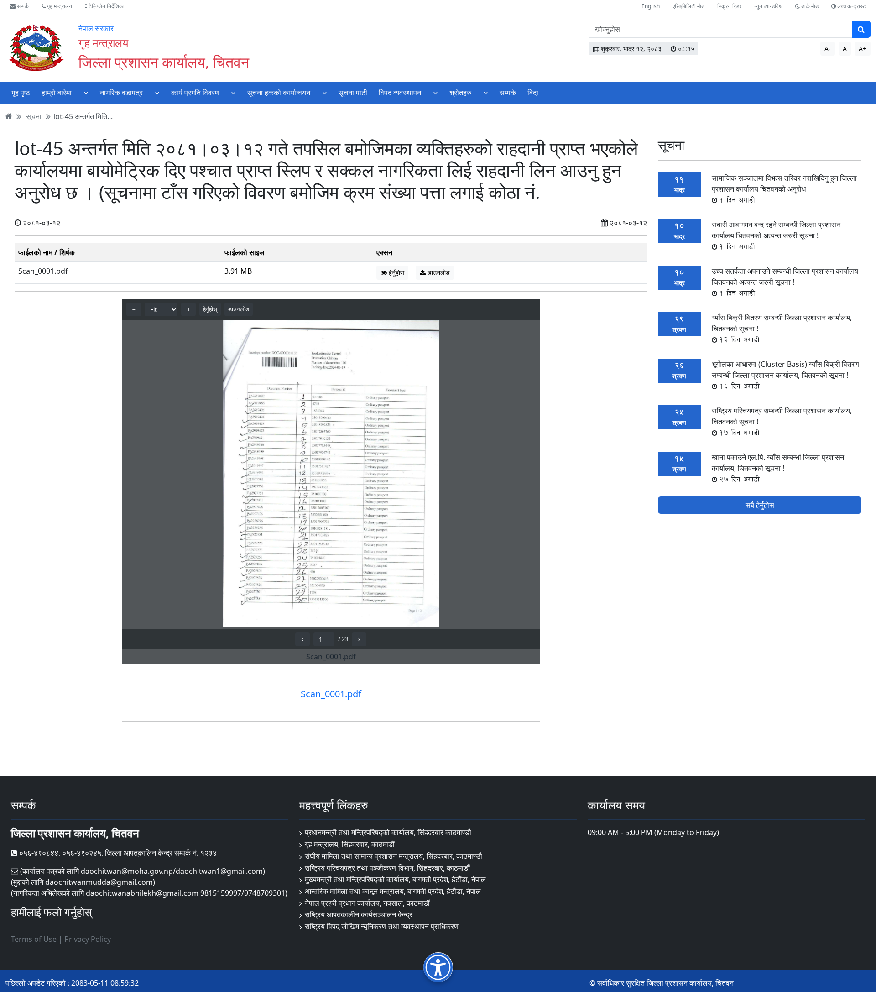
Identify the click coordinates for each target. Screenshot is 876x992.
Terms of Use (34, 939)
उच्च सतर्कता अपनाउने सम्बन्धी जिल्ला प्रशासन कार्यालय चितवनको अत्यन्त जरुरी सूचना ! (785, 282)
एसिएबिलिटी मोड (688, 6)
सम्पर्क (22, 6)
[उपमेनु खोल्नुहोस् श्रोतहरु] (485, 92)
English (650, 6)
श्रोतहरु (460, 93)
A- (827, 48)
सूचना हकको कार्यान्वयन (278, 93)
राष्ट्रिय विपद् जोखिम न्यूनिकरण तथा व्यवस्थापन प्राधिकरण (382, 926)
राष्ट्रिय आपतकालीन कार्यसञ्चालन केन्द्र (358, 914)
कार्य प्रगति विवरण (195, 93)
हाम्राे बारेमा (57, 93)
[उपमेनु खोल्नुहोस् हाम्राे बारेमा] (86, 92)
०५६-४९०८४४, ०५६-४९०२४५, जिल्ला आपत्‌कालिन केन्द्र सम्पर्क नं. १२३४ (117, 853)
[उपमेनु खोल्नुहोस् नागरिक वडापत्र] (157, 92)
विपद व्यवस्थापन (400, 93)
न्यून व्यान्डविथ (768, 6)
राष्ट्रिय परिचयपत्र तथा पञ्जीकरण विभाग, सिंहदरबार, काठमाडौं (387, 868)
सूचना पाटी (353, 93)
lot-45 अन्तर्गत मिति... (83, 116)
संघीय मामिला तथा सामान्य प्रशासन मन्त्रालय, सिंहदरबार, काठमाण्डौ (393, 856)
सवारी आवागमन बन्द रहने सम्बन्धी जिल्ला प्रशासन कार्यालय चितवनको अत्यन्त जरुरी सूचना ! (776, 235)
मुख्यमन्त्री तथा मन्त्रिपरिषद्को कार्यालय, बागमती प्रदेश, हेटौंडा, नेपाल (395, 879)
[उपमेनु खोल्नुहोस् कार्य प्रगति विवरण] (233, 92)
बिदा (532, 93)
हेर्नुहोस (395, 272)
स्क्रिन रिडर (729, 6)
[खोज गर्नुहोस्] (861, 29)
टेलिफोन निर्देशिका (106, 6)
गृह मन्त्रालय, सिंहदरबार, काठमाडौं (350, 844)
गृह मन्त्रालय (59, 6)
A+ (862, 48)
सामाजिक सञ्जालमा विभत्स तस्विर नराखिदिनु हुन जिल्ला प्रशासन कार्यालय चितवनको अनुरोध (784, 189)
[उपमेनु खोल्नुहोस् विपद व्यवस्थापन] (435, 92)
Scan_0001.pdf (43, 271)
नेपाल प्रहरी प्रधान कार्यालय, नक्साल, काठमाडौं (367, 903)
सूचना (34, 116)
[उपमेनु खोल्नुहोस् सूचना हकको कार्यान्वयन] (324, 92)
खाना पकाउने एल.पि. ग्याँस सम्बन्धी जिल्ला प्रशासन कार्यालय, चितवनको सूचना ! (778, 468)
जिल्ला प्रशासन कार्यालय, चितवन (163, 62)
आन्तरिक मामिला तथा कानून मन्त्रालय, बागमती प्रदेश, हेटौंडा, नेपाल (393, 891)
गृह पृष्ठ (20, 93)
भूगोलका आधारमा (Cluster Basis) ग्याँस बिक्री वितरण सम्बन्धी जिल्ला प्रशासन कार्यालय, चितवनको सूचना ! (785, 375)
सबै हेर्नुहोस (760, 505)
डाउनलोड (438, 272)
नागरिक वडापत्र (121, 93)
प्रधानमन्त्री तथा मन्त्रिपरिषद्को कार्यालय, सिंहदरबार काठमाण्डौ (388, 832)
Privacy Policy (87, 939)
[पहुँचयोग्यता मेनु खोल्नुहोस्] (438, 967)
